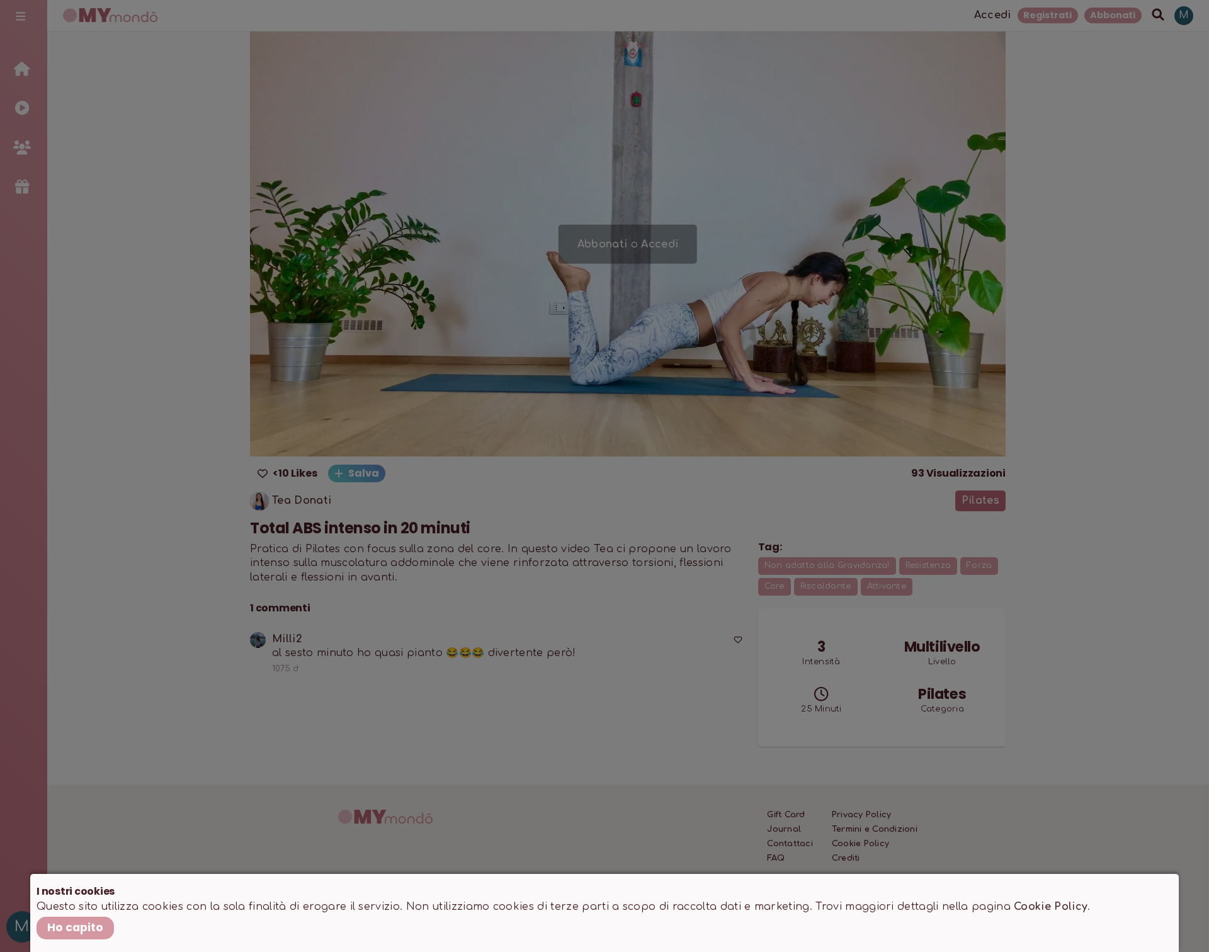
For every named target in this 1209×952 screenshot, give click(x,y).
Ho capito (75, 927)
